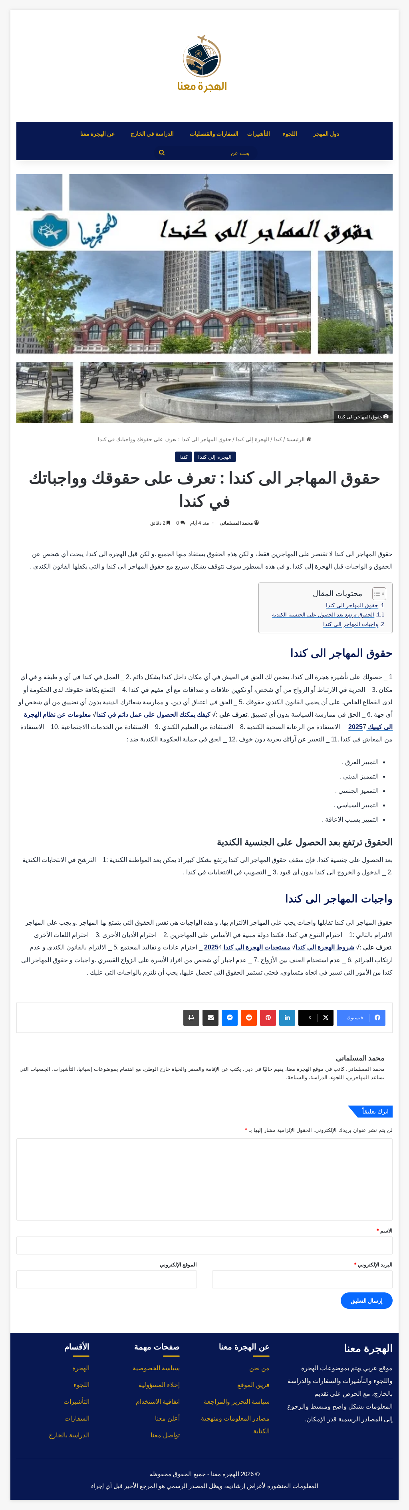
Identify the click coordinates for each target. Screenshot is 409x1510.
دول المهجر (326, 133)
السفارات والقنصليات (214, 133)
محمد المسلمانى (236, 523)
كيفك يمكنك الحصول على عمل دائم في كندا (153, 714)
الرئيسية (296, 439)
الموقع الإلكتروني (178, 1264)
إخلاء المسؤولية (159, 1384)
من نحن (259, 1368)
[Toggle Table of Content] (375, 593)
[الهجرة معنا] (204, 66)
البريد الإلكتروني (373, 1264)
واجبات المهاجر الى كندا (350, 624)
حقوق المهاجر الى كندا (352, 605)
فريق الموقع (253, 1384)
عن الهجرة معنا (97, 133)
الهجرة (80, 1368)
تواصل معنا (165, 1435)
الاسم (384, 1230)
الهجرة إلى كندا (252, 439)
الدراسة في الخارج (152, 133)
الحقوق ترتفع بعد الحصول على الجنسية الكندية (323, 615)
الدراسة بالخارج (69, 1435)
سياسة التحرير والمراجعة (237, 1401)
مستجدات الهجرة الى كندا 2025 (247, 947)
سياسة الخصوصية (156, 1368)
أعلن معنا (167, 1418)
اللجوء (290, 133)
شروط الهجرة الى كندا (325, 947)
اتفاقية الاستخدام (158, 1401)
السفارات (76, 1418)
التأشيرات (258, 133)
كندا (278, 439)
